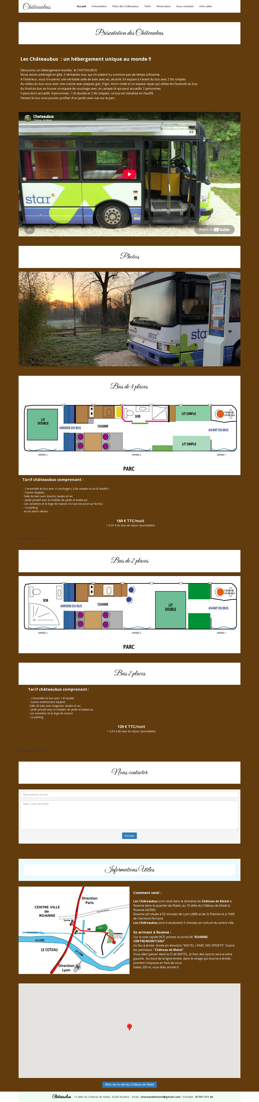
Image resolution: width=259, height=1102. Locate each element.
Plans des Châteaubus (125, 6)
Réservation (164, 6)
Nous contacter (185, 6)
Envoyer (129, 835)
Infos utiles (205, 6)
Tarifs (147, 6)
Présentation (99, 6)
